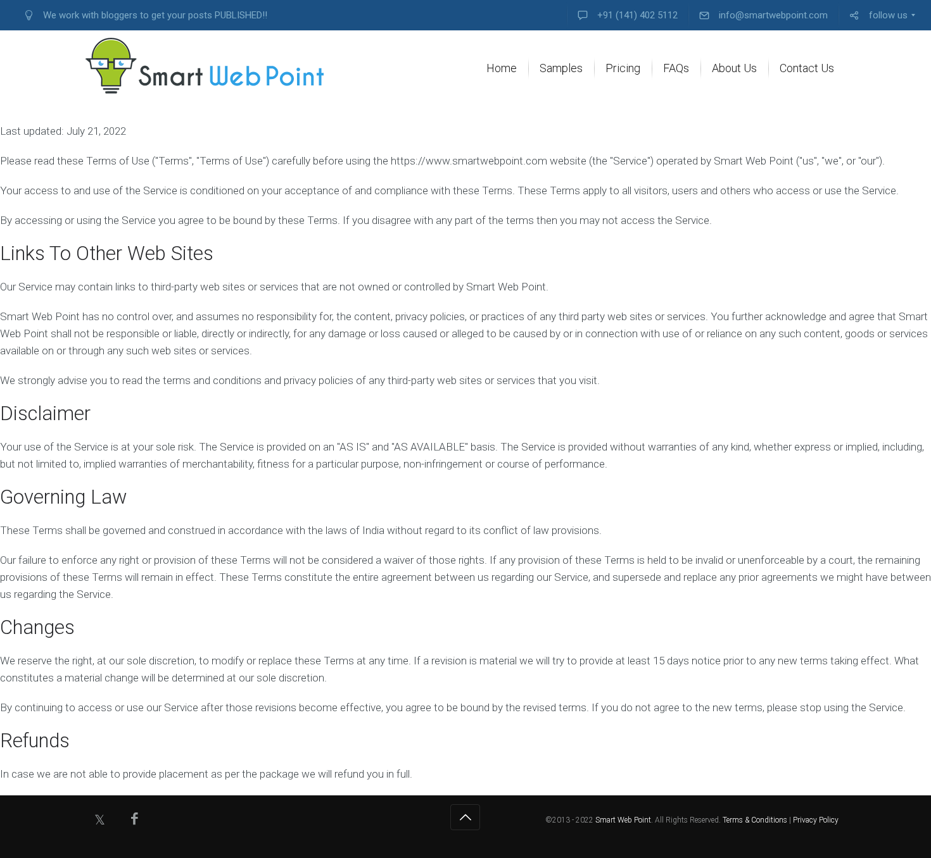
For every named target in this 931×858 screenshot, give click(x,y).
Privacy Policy (816, 820)
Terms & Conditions (755, 820)
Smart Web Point (623, 820)
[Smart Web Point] (206, 66)
